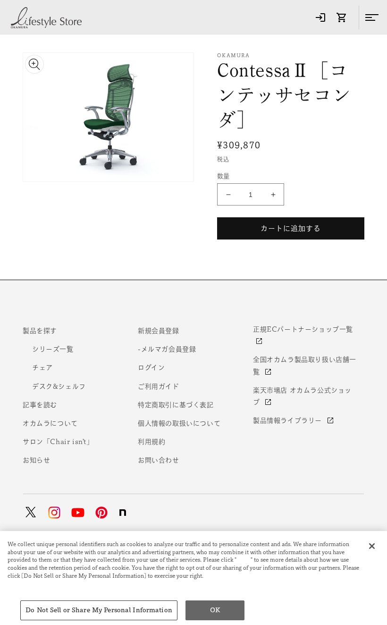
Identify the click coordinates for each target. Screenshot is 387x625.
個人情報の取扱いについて (179, 423)
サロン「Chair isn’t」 (58, 441)
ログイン (151, 367)
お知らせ (36, 460)
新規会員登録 (158, 330)
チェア (42, 367)
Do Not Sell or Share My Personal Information (98, 610)
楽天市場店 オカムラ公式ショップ (302, 396)
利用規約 (151, 441)
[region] (193, 578)
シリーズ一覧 (53, 349)
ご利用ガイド (158, 386)
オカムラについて (50, 423)
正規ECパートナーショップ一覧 (303, 329)
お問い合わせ (158, 460)
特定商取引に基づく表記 (176, 405)
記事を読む (40, 405)
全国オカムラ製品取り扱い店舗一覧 (304, 365)
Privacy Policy (28, 583)
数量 (223, 176)
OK (215, 610)
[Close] (372, 546)
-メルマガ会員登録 (167, 349)
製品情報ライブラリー (288, 420)
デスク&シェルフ (59, 386)
